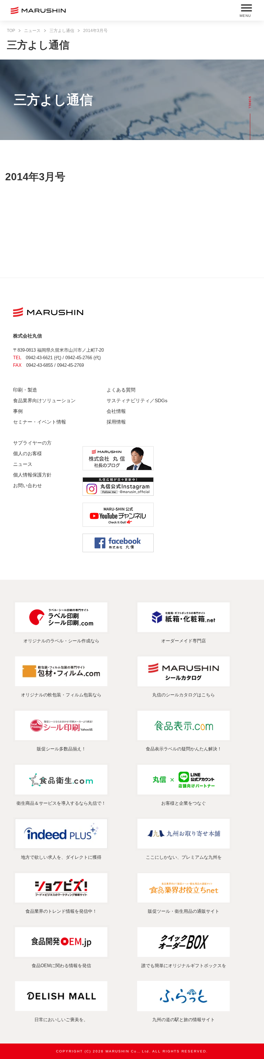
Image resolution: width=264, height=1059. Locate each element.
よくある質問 (121, 390)
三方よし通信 (62, 30)
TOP (11, 30)
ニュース (32, 30)
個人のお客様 (27, 453)
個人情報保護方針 (32, 475)
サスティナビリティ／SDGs (137, 400)
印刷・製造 (25, 390)
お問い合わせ (27, 485)
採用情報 (116, 422)
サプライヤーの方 (32, 443)
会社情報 (116, 411)
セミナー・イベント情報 (39, 422)
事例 (18, 411)
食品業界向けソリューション (44, 400)
